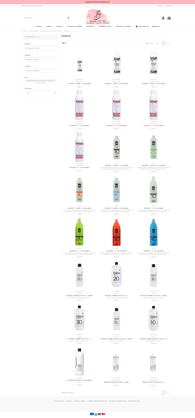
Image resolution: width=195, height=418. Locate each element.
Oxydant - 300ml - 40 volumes (116, 208)
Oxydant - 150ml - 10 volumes (79, 83)
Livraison (69, 401)
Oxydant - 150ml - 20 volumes (116, 83)
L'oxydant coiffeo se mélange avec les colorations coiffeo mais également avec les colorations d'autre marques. (116, 168)
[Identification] (163, 18)
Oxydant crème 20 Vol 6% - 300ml (79, 295)
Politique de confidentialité (117, 401)
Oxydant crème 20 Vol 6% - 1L (116, 295)
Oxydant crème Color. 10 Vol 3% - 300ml (116, 339)
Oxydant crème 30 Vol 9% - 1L (79, 339)
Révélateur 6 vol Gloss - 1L (153, 382)
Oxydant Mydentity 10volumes (79, 380)
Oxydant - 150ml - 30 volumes (153, 83)
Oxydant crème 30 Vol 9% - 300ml (153, 295)
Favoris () (169, 6)
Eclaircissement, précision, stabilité (153, 297)
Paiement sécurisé (134, 401)
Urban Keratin (79, 79)
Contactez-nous (59, 401)
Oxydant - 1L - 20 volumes (116, 125)
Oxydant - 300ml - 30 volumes (79, 208)
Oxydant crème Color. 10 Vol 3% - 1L (154, 339)
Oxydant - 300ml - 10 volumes (116, 165)
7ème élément (79, 291)
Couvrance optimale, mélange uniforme (79, 297)
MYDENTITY (79, 378)
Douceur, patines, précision (116, 341)
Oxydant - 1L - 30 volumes (154, 125)
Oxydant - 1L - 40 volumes (79, 167)
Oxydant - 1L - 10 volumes (79, 125)
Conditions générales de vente (97, 401)
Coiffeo (116, 163)
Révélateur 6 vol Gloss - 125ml (116, 382)
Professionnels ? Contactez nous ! (32, 6)
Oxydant (79, 382)
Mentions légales (79, 401)
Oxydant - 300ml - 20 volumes (154, 165)
